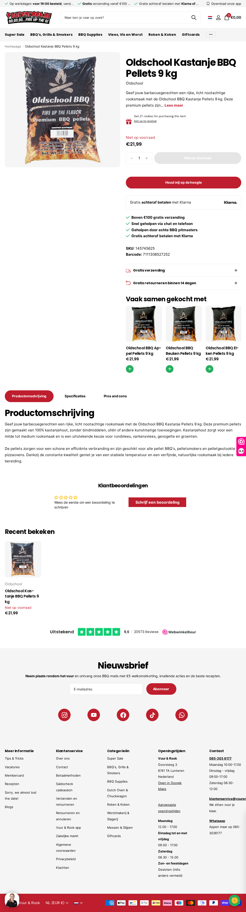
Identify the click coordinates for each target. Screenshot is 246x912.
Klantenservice (69, 751)
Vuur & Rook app (68, 827)
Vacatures (12, 767)
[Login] (218, 17)
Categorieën (118, 751)
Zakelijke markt (67, 836)
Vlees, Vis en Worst (125, 34)
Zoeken (193, 18)
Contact (62, 767)
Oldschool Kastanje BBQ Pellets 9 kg (22, 596)
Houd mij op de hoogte (183, 182)
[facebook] (123, 715)
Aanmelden (210, 885)
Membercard (14, 775)
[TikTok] (152, 715)
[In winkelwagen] (130, 369)
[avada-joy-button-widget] (234, 900)
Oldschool (134, 83)
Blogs (9, 807)
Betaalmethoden (68, 775)
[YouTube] (93, 715)
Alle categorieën (15, 37)
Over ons (63, 758)
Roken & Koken (118, 804)
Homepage (13, 46)
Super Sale (115, 758)
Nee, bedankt (210, 900)
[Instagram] (64, 715)
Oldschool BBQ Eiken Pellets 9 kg (222, 350)
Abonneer (161, 689)
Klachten (62, 868)
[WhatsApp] (181, 715)
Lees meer (174, 105)
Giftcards (191, 34)
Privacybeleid (66, 859)
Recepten (12, 784)
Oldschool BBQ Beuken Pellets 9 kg (183, 350)
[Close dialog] (239, 817)
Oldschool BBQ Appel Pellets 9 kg (143, 350)
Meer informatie (19, 751)
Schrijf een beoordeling (157, 502)
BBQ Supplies (117, 781)
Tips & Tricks (14, 758)
